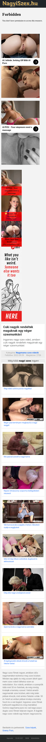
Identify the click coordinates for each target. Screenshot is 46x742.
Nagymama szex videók (27, 352)
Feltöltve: (9, 355)
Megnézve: (31, 355)
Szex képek (30, 727)
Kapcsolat (10, 738)
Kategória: (10, 352)
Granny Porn (8, 730)
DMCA (27, 738)
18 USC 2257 (19, 738)
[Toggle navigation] (6, 10)
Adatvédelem (35, 738)
